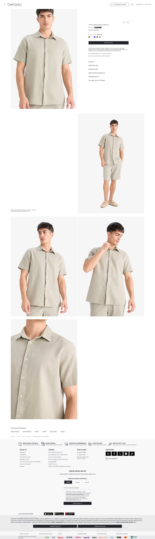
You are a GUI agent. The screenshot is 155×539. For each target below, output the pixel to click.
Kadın (68, 482)
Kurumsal (23, 452)
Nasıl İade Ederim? (55, 457)
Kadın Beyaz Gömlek (122, 534)
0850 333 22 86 (81, 458)
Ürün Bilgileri (93, 69)
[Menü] (5, 4)
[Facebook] (114, 454)
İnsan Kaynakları (25, 457)
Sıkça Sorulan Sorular (55, 452)
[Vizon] (100, 37)
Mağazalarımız (81, 452)
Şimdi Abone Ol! (77, 503)
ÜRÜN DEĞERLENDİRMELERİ (96, 73)
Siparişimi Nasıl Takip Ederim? (59, 454)
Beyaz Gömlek (15, 431)
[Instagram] (126, 454)
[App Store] (48, 514)
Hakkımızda (23, 454)
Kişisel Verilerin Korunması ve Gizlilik (59, 466)
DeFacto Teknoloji (25, 464)
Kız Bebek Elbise (82, 534)
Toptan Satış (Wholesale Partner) (30, 461)
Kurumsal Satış (24, 459)
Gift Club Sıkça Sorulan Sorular (58, 459)
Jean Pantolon (27, 431)
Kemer (37, 431)
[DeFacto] (14, 4)
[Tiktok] (132, 454)
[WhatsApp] (108, 454)
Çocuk (87, 482)
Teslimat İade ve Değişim (96, 80)
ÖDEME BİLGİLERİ (93, 76)
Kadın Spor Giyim (102, 534)
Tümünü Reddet (55, 526)
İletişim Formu (81, 454)
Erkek (77, 482)
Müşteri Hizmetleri (82, 457)
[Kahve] (97, 37)
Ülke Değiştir (112, 458)
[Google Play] (59, 514)
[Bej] (92, 37)
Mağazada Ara (93, 65)
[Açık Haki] (89, 37)
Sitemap (22, 466)
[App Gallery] (70, 514)
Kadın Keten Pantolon (45, 534)
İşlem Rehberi (52, 461)
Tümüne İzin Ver (99, 526)
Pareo (60, 534)
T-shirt (44, 431)
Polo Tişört (53, 431)
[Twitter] (120, 454)
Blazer (63, 431)
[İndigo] (94, 37)
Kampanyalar (52, 464)
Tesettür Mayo (24, 534)
